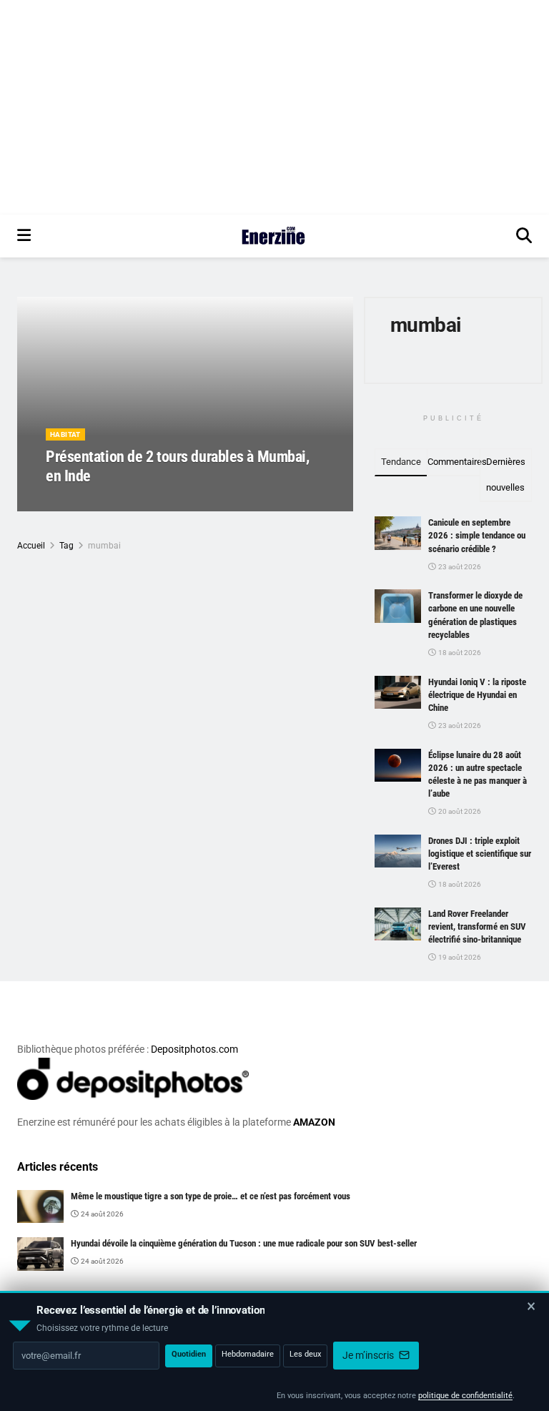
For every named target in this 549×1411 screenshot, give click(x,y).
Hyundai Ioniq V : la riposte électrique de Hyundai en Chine (477, 695)
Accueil (31, 546)
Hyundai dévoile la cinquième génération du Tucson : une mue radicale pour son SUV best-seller (244, 1243)
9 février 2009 (146, 502)
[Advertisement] (274, 107)
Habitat (65, 434)
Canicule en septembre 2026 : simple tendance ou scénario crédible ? (476, 535)
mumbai (104, 546)
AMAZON (314, 1122)
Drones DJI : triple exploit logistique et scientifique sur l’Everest (479, 853)
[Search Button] (524, 236)
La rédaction (85, 502)
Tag (66, 546)
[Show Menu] (24, 236)
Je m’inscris (369, 1355)
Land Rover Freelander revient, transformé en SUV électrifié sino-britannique (477, 926)
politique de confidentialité (465, 1395)
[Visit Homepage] (273, 236)
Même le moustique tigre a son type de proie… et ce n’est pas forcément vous (210, 1196)
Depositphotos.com (194, 1049)
